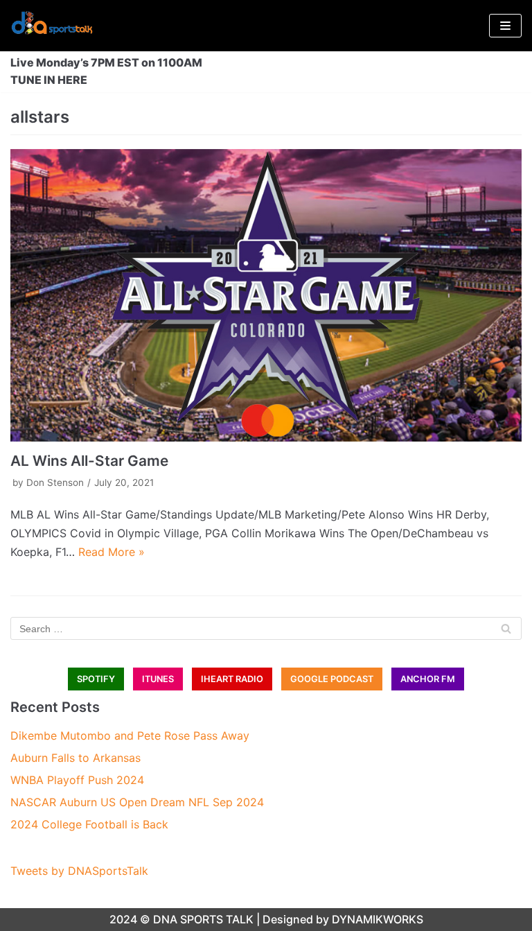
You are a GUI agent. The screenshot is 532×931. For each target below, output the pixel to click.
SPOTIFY (96, 679)
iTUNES (158, 679)
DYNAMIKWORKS (377, 919)
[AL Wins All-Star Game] (266, 295)
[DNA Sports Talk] (52, 26)
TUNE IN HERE (48, 80)
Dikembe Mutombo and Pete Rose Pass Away (129, 735)
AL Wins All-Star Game (89, 460)
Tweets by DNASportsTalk (79, 871)
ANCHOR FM (427, 679)
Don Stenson (55, 482)
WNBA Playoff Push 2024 (77, 780)
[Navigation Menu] (505, 25)
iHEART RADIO (232, 679)
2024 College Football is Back (89, 824)
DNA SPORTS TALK (203, 919)
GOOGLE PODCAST (331, 679)
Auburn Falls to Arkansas (75, 758)
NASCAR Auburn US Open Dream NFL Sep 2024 (137, 802)
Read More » (111, 552)
